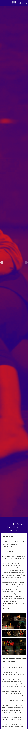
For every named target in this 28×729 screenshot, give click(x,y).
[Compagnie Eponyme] (14, 2)
